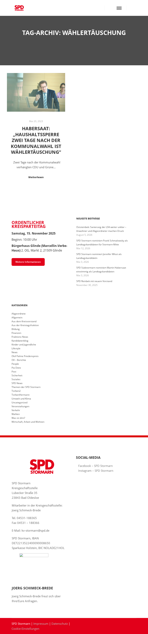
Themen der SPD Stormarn (26, 387)
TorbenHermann (20, 394)
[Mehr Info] (111, 7)
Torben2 (16, 391)
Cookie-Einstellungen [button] (25, 629)
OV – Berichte (19, 360)
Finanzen (16, 333)
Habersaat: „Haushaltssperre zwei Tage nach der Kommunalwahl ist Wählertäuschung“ (36, 140)
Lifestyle (16, 348)
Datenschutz (59, 624)
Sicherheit (17, 375)
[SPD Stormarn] (19, 8)
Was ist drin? (18, 418)
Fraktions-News (20, 336)
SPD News (17, 383)
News (15, 352)
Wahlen (16, 414)
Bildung (16, 329)
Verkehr (16, 410)
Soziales (16, 379)
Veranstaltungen (20, 406)
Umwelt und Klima (21, 398)
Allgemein (17, 317)
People (15, 363)
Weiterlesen (36, 177)
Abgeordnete (19, 313)
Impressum (40, 624)
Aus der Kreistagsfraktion (25, 325)
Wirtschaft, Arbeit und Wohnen (28, 421)
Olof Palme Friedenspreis (25, 356)
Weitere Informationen (28, 261)
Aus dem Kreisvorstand (24, 321)
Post (14, 371)
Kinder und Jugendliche (24, 344)
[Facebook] (132, 7)
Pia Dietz (16, 367)
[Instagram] (137, 7)
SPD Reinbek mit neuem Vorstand (94, 281)
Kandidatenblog (20, 340)
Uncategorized (19, 402)
